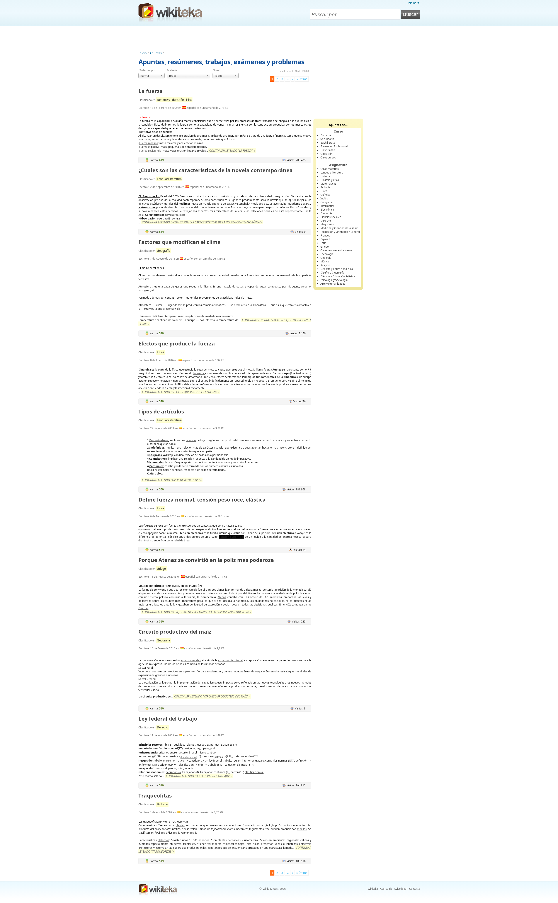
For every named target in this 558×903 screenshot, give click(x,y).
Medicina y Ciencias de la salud (339, 228)
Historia (325, 176)
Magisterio (326, 224)
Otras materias (329, 169)
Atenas (222, 597)
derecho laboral (188, 757)
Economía (326, 213)
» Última (301, 79)
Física (160, 352)
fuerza (268, 369)
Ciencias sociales (330, 217)
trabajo (157, 760)
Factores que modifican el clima (179, 241)
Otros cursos (328, 157)
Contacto (414, 889)
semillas (302, 829)
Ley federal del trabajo (167, 718)
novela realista (174, 215)
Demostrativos (158, 440)
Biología (162, 804)
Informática (327, 206)
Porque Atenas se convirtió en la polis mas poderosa (206, 559)
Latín (323, 243)
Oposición (326, 154)
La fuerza (150, 91)
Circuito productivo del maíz (174, 631)
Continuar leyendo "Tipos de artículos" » (172, 480)
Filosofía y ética (329, 180)
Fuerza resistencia (150, 151)
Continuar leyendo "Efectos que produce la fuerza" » (180, 392)
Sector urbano (147, 679)
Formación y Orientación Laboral (340, 232)
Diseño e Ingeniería (332, 272)
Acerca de (386, 889)
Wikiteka (373, 889)
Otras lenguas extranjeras (336, 250)
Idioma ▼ (414, 3)
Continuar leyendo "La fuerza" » (232, 151)
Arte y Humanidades (332, 284)
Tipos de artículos (161, 411)
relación (191, 440)
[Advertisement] (279, 38)
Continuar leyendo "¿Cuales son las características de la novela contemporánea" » (202, 222)
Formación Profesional (334, 146)
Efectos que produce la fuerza (176, 343)
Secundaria (327, 139)
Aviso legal (400, 889)
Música (324, 261)
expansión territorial (230, 660)
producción (192, 671)
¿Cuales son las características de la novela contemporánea (215, 170)
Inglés (324, 198)
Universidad (327, 150)
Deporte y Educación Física (174, 100)
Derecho (162, 727)
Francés (325, 235)
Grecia (193, 590)
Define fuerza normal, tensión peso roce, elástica (202, 499)
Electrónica (327, 209)
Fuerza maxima (148, 143)
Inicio (142, 53)
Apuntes (156, 53)
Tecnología (326, 254)
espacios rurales (191, 660)
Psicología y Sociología (334, 280)
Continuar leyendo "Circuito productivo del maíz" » (212, 696)
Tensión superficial (231, 537)
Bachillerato (327, 143)
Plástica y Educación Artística (338, 276)
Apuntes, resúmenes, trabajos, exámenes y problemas (221, 61)
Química (325, 195)
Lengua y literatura (169, 179)
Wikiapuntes (270, 889)
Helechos (163, 840)
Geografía (163, 251)
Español (325, 239)
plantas (180, 825)
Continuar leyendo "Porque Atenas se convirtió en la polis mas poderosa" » (196, 612)
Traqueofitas (155, 795)
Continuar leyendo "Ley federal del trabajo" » (199, 776)
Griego (161, 569)
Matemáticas (328, 183)
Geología (325, 258)
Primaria (325, 135)
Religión (325, 265)
